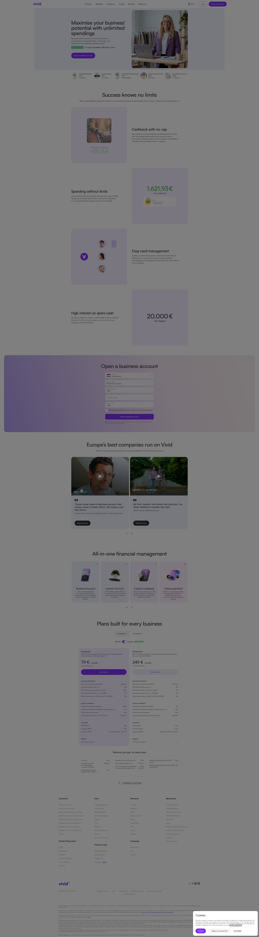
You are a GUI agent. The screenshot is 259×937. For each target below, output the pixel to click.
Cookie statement (235, 925)
